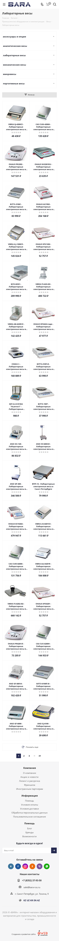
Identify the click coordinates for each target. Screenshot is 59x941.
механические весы (14, 64)
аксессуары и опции (14, 36)
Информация (29, 795)
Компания (29, 768)
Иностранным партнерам (29, 788)
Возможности (29, 836)
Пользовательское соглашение (29, 816)
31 (40, 755)
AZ (38, 900)
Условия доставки (29, 808)
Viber (39, 866)
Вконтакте (11, 866)
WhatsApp (47, 866)
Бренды (29, 832)
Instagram (25, 866)
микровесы (9, 74)
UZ (28, 900)
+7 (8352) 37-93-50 (32, 880)
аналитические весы (15, 46)
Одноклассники (32, 866)
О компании (29, 773)
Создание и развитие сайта (24, 934)
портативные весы (14, 83)
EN (35, 900)
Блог (29, 828)
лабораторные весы (14, 55)
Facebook (18, 866)
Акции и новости (29, 776)
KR (31, 900)
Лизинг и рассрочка (29, 780)
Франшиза (29, 784)
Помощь (29, 800)
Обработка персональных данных (29, 812)
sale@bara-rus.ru (31, 887)
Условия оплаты (29, 804)
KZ (24, 900)
